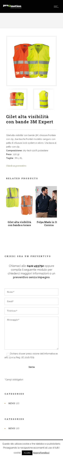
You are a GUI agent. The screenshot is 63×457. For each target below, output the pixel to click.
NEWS (11, 403)
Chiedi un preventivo (16, 165)
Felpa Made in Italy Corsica (49, 223)
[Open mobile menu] (57, 6)
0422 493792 (35, 265)
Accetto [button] (27, 453)
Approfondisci (41, 452)
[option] (18, 99)
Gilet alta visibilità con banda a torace (19, 223)
